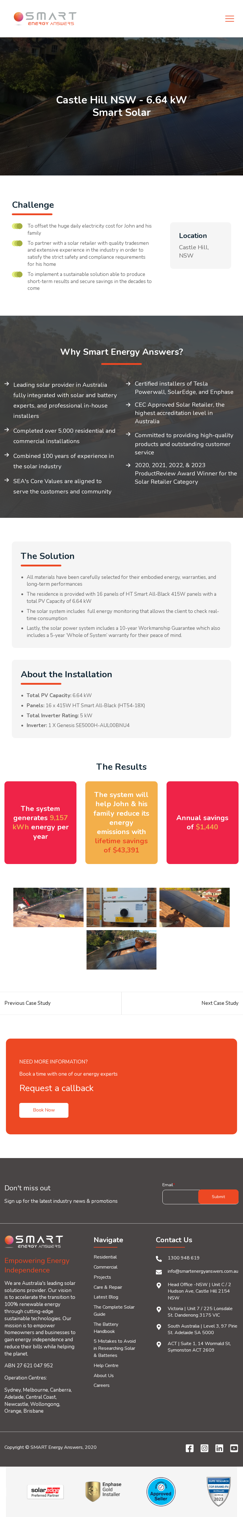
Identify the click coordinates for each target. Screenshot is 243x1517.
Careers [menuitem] (102, 1385)
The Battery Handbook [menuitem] (106, 1328)
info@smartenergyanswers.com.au (203, 1271)
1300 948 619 (184, 1258)
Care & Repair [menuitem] (108, 1287)
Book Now (44, 1110)
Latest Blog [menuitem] (106, 1297)
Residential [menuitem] (105, 1257)
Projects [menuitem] (102, 1277)
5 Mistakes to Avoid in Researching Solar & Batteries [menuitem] (115, 1348)
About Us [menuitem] (104, 1375)
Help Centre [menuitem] (106, 1365)
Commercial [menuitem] (105, 1267)
